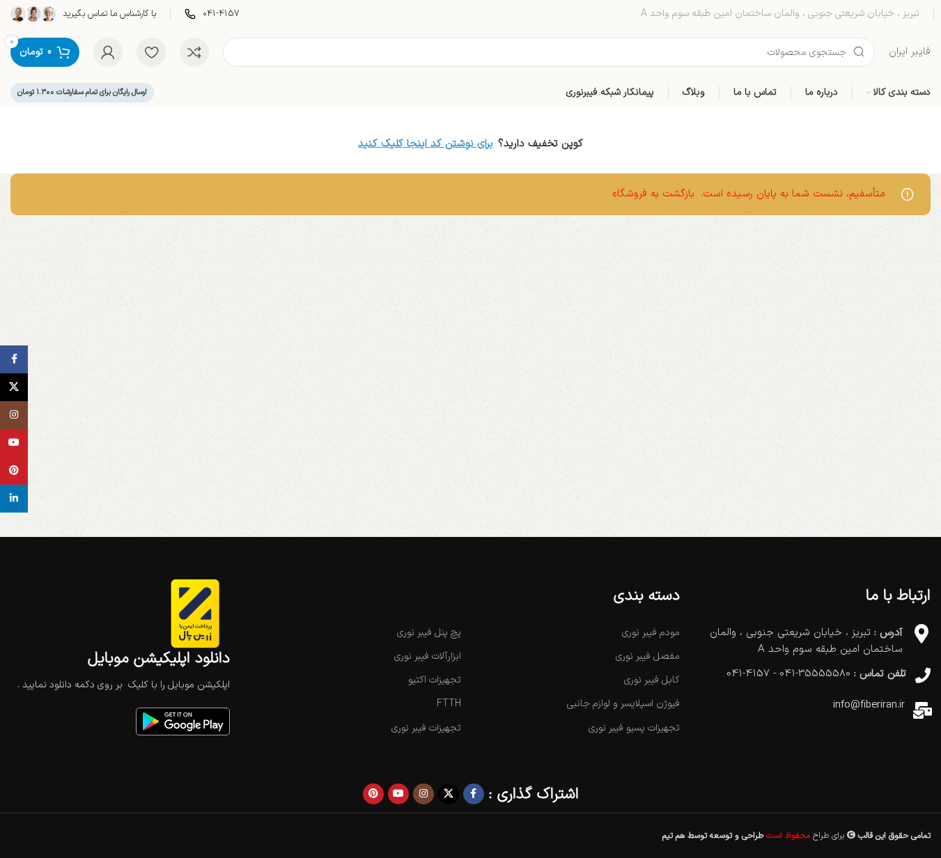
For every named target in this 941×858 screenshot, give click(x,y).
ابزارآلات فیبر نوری (427, 656)
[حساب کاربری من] (108, 52)
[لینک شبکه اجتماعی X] (448, 793)
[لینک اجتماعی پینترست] (373, 793)
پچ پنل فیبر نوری (429, 632)
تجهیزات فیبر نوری (426, 728)
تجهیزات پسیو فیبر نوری (634, 728)
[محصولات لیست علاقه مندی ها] (151, 52)
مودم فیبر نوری (650, 632)
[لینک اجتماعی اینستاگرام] (423, 793)
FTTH (449, 703)
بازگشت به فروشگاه (653, 194)
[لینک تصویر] (183, 721)
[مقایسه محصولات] (194, 52)
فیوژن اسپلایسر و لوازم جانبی (623, 703)
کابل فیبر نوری (651, 680)
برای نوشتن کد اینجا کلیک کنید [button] (425, 144)
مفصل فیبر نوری (647, 656)
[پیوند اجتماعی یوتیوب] (398, 793)
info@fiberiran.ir (869, 705)
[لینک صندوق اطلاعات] (212, 14)
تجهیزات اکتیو (434, 680)
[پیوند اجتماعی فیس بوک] (473, 793)
